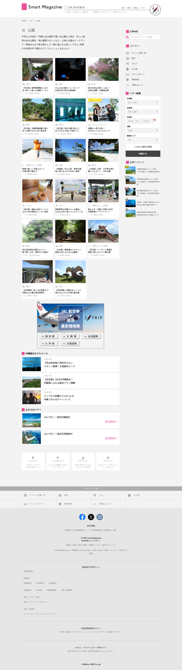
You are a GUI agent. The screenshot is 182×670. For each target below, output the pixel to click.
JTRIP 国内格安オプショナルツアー (101, 651)
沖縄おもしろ (137, 85)
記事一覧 (76, 12)
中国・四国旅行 (66, 590)
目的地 (129, 108)
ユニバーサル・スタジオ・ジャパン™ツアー (40, 614)
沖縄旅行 (27, 578)
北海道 (135, 8)
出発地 (129, 98)
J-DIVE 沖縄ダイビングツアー (70, 632)
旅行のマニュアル (118, 12)
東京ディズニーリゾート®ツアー (35, 602)
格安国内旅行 (28, 571)
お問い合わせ (97, 550)
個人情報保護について (81, 530)
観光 (133, 58)
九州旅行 (39, 590)
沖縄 (74, 545)
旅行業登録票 (96, 530)
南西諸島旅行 (52, 590)
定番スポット (86, 12)
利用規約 (75, 550)
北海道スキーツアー (114, 632)
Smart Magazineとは (62, 550)
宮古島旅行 (40, 583)
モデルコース (106, 12)
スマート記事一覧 (138, 53)
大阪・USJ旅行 (29, 609)
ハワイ (142, 8)
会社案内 (68, 530)
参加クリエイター (110, 550)
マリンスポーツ (138, 74)
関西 (128, 8)
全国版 (68, 545)
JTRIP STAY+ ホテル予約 (76, 651)
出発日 (129, 117)
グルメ (134, 63)
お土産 (134, 69)
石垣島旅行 (28, 583)
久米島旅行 (53, 583)
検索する (143, 154)
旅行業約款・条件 (109, 530)
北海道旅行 (28, 590)
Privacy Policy (85, 550)
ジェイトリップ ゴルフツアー (94, 632)
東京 (123, 8)
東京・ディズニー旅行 (32, 597)
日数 (128, 126)
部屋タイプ (131, 136)
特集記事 (96, 12)
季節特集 (135, 79)
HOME (69, 12)
